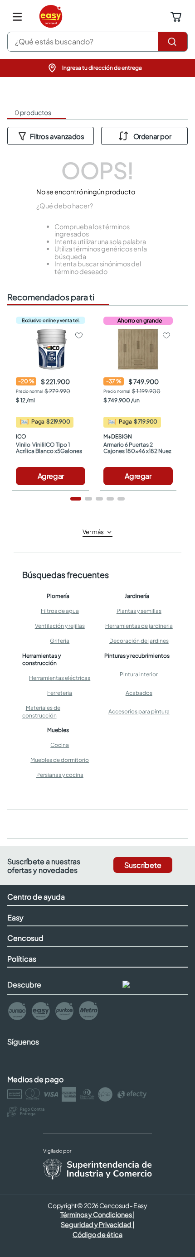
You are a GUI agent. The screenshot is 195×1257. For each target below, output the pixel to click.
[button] (97, 68)
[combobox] (97, 42)
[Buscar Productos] (172, 42)
